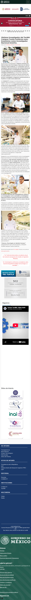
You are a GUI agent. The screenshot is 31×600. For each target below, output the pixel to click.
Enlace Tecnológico (7, 453)
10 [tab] (18, 30)
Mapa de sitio (3, 587)
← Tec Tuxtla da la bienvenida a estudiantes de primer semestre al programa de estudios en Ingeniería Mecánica (15, 256)
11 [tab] (20, 30)
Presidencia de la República (9, 464)
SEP (2, 466)
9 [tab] (16, 30)
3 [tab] (5, 30)
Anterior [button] (2, 23)
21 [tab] (15, 31)
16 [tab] (29, 30)
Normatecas (5, 451)
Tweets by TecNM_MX (6, 305)
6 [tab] (10, 30)
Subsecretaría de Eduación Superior (12, 467)
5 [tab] (9, 30)
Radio (3, 498)
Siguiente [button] (29, 23)
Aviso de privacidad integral (6, 577)
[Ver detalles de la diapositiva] (15, 22)
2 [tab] (3, 30)
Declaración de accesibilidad (7, 575)
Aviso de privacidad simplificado (7, 580)
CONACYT (4, 486)
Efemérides (4, 455)
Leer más (2, 569)
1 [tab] (1, 30)
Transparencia (5, 450)
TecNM (3, 488)
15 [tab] (27, 30)
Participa (2, 550)
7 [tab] (12, 30)
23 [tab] (19, 31)
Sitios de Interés (6, 456)
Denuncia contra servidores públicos (9, 592)
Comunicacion (17, 44)
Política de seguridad (5, 585)
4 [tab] (7, 30)
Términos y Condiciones (6, 582)
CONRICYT (4, 479)
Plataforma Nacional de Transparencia (9, 558)
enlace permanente (5, 251)
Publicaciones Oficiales (5, 553)
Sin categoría (16, 249)
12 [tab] (22, 271)
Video (3, 496)
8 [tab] (14, 30)
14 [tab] (25, 30)
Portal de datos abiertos (6, 572)
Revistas (3, 477)
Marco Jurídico (3, 555)
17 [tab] (8, 31)
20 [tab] (13, 31)
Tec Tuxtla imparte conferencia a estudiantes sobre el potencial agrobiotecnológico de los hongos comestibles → (15, 263)
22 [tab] (17, 31)
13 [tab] (23, 30)
